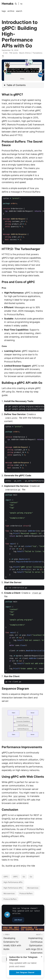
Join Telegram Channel (25, 972)
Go (24, 877)
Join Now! (18, 920)
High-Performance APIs (13, 882)
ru (21, 3)
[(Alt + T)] (15, 3)
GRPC (6, 877)
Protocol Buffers (26, 893)
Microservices (32, 888)
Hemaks (7, 3)
